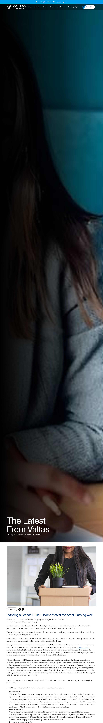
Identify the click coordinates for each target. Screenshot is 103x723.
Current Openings (72, 7)
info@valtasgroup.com (60, 2)
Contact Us (89, 7)
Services (37, 7)
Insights (52, 7)
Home (29, 7)
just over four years (83, 647)
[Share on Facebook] (19, 609)
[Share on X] (22, 609)
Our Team (60, 7)
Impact (45, 7)
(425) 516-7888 (45, 2)
